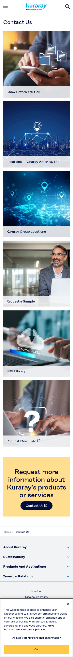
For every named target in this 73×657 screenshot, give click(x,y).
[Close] (68, 603)
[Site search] (67, 6)
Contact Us (34, 506)
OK (36, 649)
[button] (36, 547)
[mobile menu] (5, 6)
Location (36, 591)
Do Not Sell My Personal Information (36, 637)
